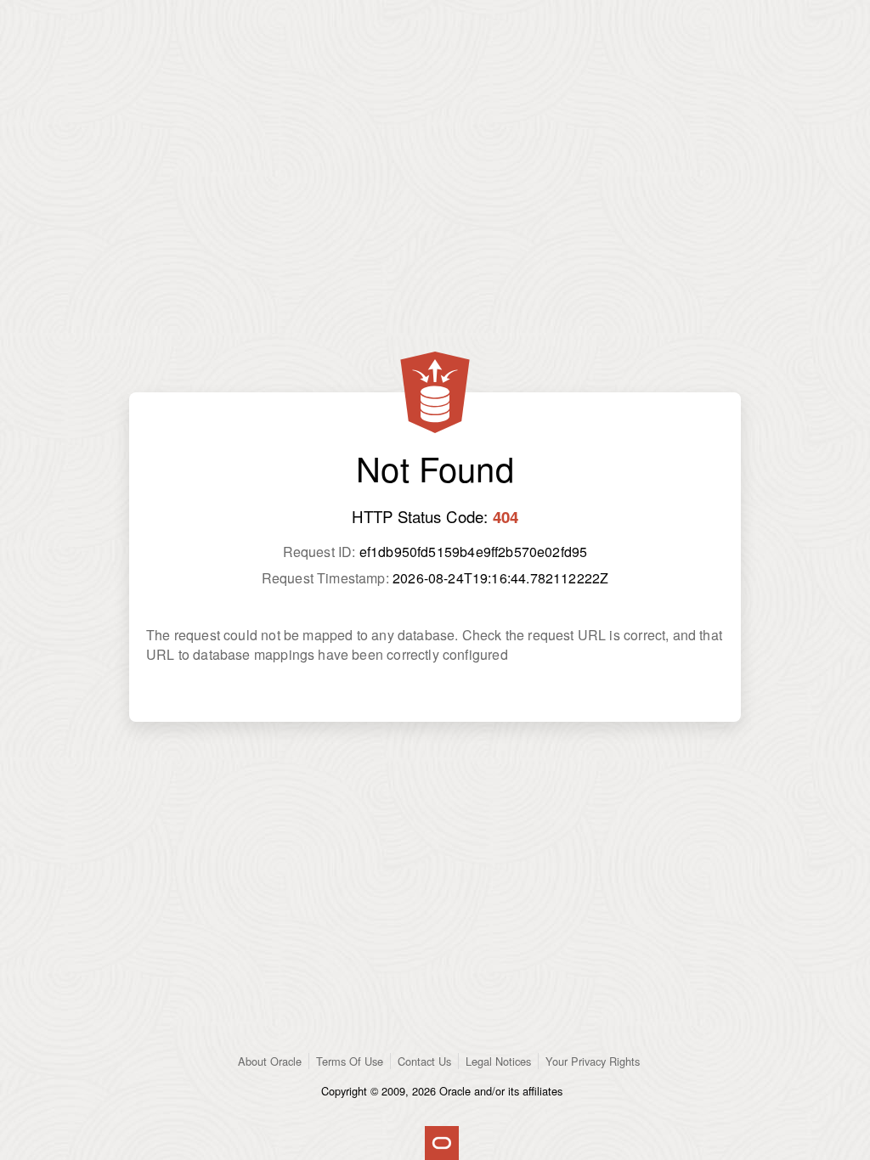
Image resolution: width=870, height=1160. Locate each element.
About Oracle (270, 1061)
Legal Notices (498, 1061)
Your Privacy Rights (592, 1061)
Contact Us (424, 1061)
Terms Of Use (349, 1061)
